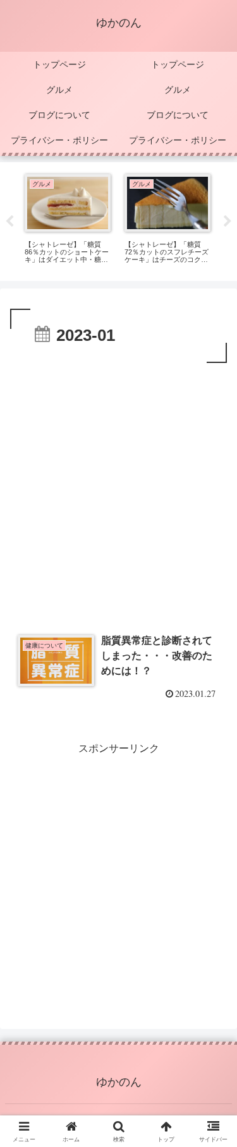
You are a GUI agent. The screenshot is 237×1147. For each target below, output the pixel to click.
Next (227, 221)
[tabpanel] (67, 219)
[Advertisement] (118, 490)
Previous (9, 221)
